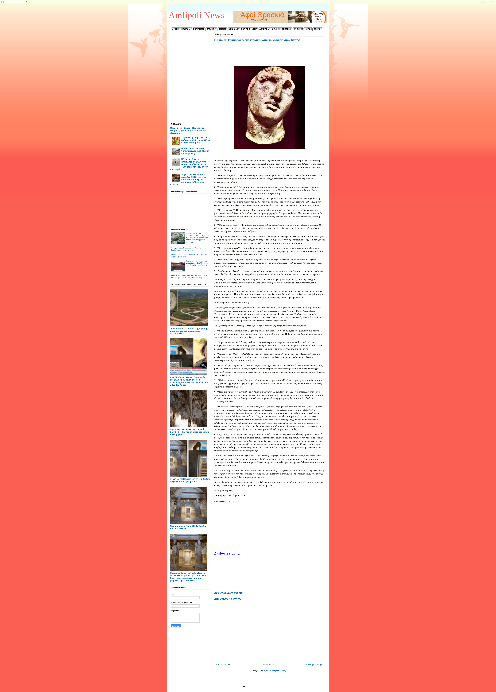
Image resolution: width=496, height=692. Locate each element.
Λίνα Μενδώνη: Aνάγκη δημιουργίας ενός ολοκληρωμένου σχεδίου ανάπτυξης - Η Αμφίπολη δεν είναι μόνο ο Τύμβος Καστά (189, 381)
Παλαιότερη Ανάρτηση (314, 664)
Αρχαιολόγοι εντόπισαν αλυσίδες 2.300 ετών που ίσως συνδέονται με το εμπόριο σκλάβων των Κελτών (188, 179)
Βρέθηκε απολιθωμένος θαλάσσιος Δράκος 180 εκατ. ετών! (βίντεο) (195, 151)
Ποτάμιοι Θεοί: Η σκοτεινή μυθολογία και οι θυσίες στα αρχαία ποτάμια (188, 249)
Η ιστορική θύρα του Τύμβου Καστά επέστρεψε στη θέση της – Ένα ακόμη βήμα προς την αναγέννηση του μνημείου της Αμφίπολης (188, 577)
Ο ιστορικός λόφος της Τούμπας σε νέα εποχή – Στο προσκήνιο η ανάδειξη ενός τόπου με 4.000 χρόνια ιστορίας (198, 237)
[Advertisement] (270, 56)
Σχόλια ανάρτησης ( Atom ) (275, 671)
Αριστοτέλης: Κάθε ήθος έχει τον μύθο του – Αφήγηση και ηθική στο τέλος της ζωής (189, 276)
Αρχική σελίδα (268, 664)
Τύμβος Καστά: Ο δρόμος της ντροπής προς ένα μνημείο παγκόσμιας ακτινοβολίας (189, 331)
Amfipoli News (196, 15)
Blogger (251, 687)
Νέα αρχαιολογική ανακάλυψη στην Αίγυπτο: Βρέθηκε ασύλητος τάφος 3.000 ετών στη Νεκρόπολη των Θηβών (189, 164)
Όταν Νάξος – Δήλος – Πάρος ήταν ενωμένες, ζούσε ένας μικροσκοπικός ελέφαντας (188, 130)
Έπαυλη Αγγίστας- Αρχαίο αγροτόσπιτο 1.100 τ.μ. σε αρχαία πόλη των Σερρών (197, 263)
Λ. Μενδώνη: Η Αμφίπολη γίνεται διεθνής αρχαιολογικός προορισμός (190, 480)
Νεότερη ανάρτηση (223, 664)
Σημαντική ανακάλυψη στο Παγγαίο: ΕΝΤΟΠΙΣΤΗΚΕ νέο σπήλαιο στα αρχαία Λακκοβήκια (189, 432)
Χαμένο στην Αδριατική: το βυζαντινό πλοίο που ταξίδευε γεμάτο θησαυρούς (195, 140)
